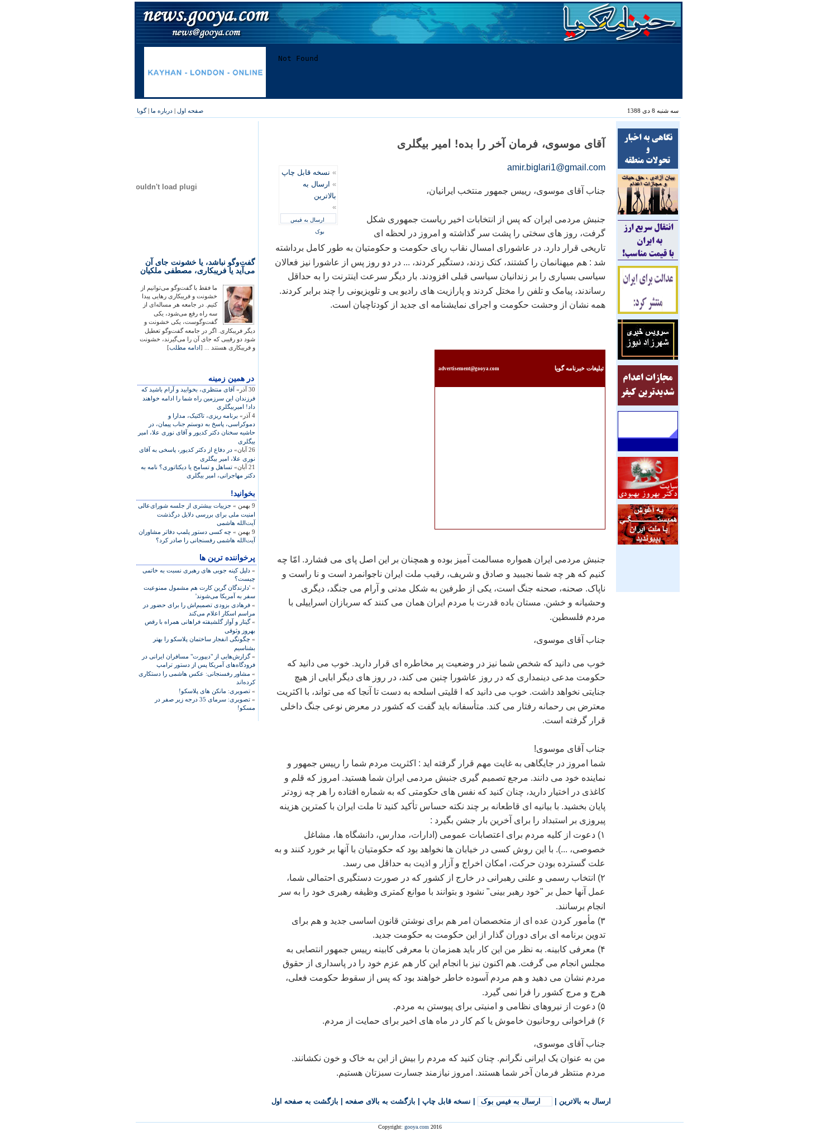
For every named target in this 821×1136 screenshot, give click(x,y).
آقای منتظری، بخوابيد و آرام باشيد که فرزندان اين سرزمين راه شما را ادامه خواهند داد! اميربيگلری (198, 398)
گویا (141, 110)
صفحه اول (190, 110)
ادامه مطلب (185, 347)
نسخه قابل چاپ (305, 172)
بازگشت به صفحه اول (304, 1101)
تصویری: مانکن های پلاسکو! (214, 691)
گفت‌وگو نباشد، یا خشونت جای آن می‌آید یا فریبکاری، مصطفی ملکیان (197, 266)
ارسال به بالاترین (585, 1101)
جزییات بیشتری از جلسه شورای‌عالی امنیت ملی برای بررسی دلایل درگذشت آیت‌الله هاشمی (196, 514)
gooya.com (416, 1127)
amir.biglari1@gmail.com (556, 167)
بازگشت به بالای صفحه (380, 1101)
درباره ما (162, 110)
